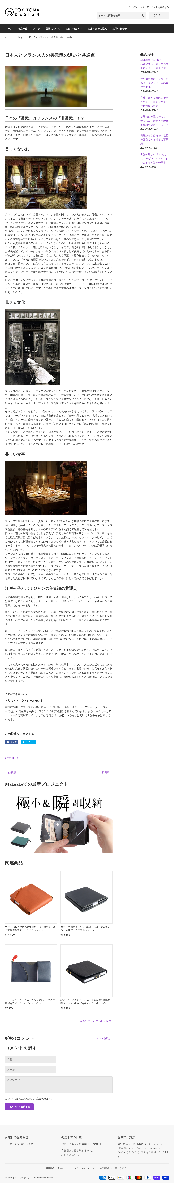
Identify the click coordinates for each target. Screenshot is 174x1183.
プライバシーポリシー (85, 1168)
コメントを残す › (103, 1038)
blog (20, 37)
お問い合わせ (119, 28)
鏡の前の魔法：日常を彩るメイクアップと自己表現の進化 (154, 83)
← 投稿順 (10, 772)
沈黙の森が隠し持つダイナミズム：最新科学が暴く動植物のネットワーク (154, 120)
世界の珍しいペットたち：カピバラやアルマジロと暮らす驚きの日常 (154, 158)
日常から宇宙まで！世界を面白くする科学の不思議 (154, 139)
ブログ (36, 28)
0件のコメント (13, 757)
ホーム (8, 28)
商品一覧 (22, 28)
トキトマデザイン (21, 1177)
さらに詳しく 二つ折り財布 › (96, 1021)
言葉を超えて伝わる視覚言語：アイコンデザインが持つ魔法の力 (154, 101)
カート (162, 15)
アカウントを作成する (158, 7)
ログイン (133, 7)
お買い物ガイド (74, 28)
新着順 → (107, 772)
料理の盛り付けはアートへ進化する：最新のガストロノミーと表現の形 (154, 64)
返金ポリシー (64, 1168)
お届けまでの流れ (97, 28)
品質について (53, 28)
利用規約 (50, 1168)
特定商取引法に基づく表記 (112, 1168)
